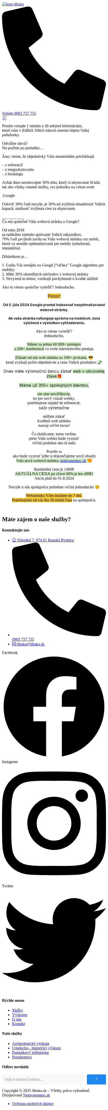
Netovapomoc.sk (36, 1095)
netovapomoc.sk (73, 461)
